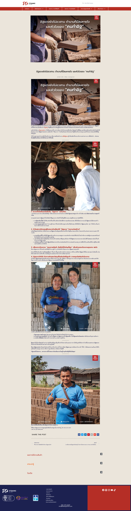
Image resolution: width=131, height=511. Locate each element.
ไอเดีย (29, 473)
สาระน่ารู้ (30, 464)
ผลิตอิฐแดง (65, 136)
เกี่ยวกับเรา (101, 9)
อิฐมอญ (46, 127)
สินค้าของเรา (38, 9)
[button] (79, 434)
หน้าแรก (27, 9)
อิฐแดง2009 (42, 130)
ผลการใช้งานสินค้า (34, 455)
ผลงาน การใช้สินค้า (54, 9)
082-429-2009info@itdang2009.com (65, 505)
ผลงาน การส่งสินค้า (70, 9)
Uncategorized (71, 76)
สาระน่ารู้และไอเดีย (85, 9)
